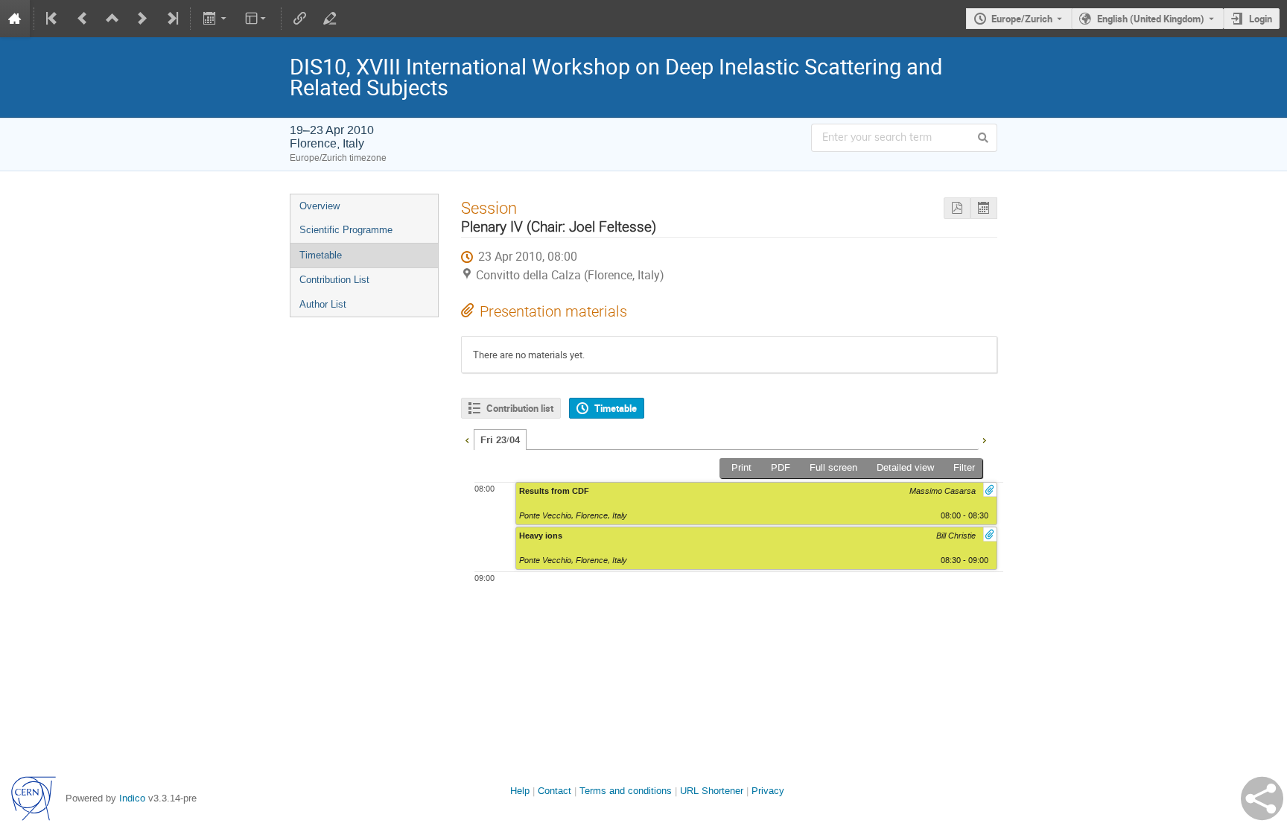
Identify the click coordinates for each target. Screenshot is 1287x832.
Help (520, 790)
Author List (322, 304)
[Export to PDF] (957, 208)
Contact (554, 790)
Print (741, 467)
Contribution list (519, 408)
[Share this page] (1262, 798)
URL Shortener (711, 790)
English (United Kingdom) (1150, 18)
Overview (319, 206)
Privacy (767, 790)
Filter (964, 467)
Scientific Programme (346, 229)
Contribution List (334, 279)
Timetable (320, 255)
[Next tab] (984, 438)
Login (1260, 18)
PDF (780, 467)
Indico (132, 798)
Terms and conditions (625, 790)
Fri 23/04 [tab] (500, 440)
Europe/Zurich (1021, 18)
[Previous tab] (467, 438)
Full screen (833, 467)
